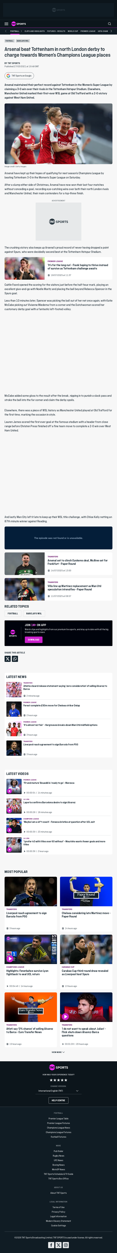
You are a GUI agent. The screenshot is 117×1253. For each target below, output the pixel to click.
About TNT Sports (58, 1193)
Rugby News (58, 1155)
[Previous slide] (6, 31)
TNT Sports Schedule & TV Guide (58, 1174)
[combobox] (58, 1091)
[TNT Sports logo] (18, 23)
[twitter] (58, 1245)
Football (10, 41)
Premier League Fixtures (58, 1123)
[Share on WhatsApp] (15, 659)
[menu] (109, 24)
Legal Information (58, 1216)
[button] (6, 24)
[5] (66, 1080)
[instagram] (66, 1245)
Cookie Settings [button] (58, 1225)
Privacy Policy (58, 1211)
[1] (51, 1080)
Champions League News (58, 1127)
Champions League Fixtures (58, 1132)
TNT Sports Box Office (58, 1178)
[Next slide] (111, 31)
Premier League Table (59, 1118)
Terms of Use (58, 1207)
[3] (58, 1080)
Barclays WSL (23, 41)
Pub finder (58, 1151)
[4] (62, 1080)
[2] (55, 1080)
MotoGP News (58, 1169)
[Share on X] (8, 659)
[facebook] (51, 1245)
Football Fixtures (58, 1137)
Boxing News (59, 1165)
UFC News (58, 1160)
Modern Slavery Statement (58, 1221)
